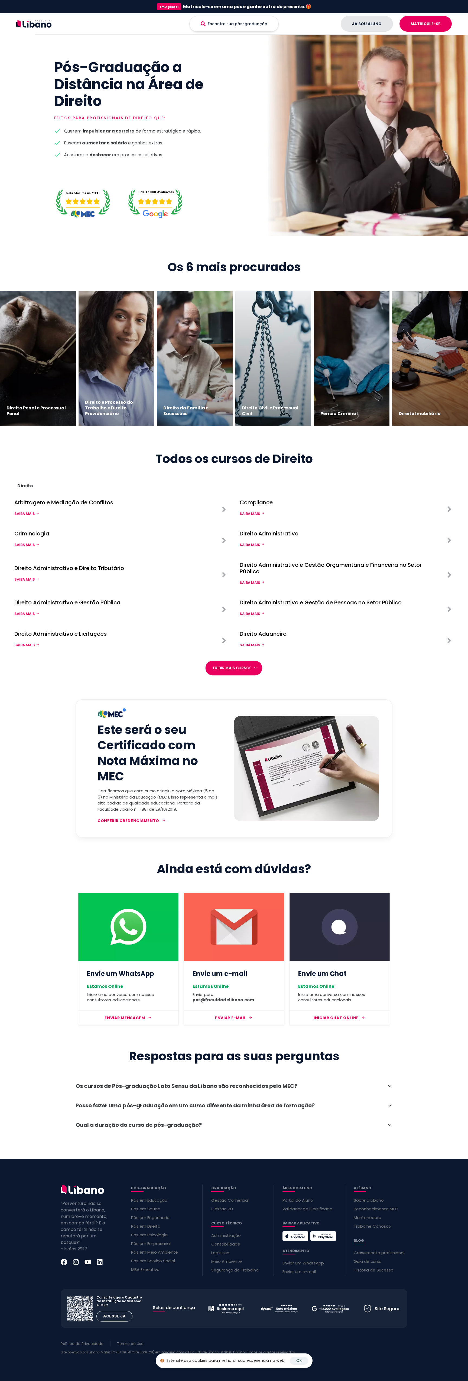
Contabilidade (225, 1244)
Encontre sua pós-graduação (237, 24)
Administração (226, 1235)
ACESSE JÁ (114, 1316)
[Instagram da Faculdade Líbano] (76, 1262)
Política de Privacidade (82, 1343)
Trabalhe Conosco (372, 1226)
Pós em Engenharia (150, 1217)
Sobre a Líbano (369, 1200)
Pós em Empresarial (151, 1243)
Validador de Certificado (307, 1209)
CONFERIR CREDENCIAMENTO (128, 820)
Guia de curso (368, 1261)
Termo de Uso (130, 1343)
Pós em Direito (145, 1226)
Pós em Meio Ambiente (154, 1252)
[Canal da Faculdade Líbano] (87, 1262)
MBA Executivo (145, 1269)
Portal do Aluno (297, 1200)
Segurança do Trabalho (235, 1270)
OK (299, 1360)
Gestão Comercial (230, 1200)
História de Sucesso (374, 1270)
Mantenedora (367, 1217)
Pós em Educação (149, 1200)
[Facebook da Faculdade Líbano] (64, 1262)
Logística (220, 1253)
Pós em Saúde (145, 1209)
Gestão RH (222, 1209)
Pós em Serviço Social (153, 1261)
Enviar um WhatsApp (303, 1263)
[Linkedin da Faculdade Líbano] (99, 1262)
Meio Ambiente (226, 1261)
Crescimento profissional (379, 1253)
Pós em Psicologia (149, 1235)
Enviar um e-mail (299, 1271)
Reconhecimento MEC (376, 1209)
